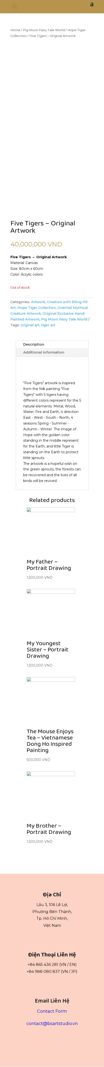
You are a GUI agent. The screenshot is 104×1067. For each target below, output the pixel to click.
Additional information (43, 352)
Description (33, 344)
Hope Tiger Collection (36, 308)
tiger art (48, 325)
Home (15, 30)
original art (30, 325)
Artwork (38, 302)
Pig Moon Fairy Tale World (44, 30)
